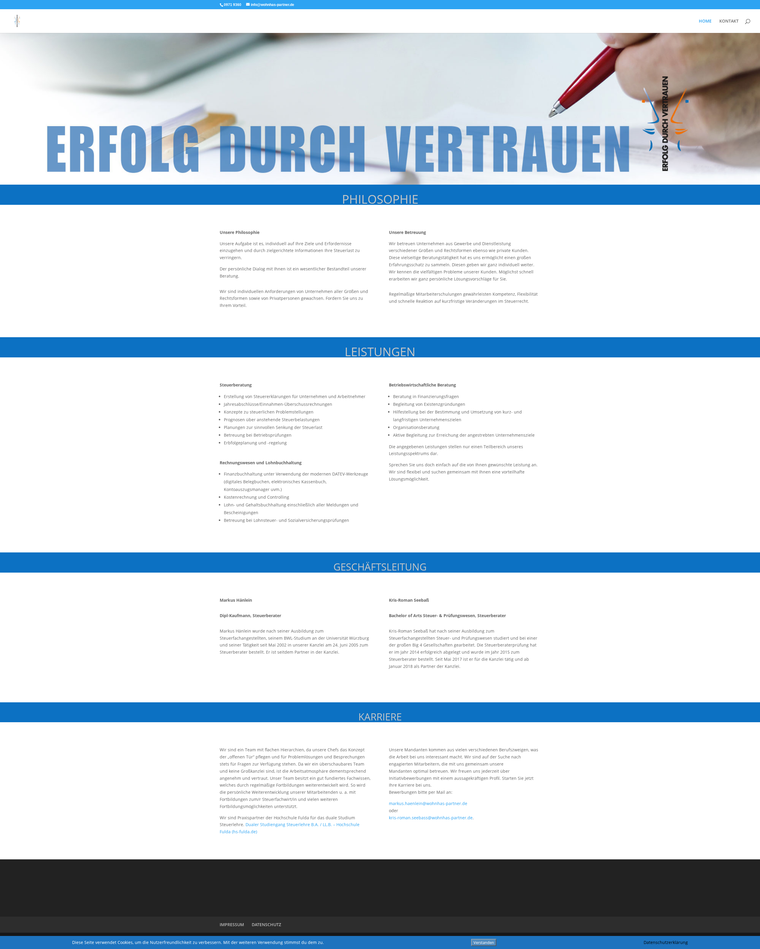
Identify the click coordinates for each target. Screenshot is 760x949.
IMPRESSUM (232, 924)
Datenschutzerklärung (666, 942)
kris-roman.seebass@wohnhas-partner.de (431, 817)
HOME (705, 21)
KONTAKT (729, 21)
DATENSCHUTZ (266, 924)
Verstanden (484, 942)
